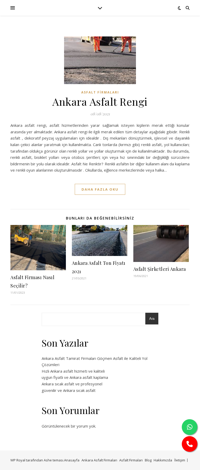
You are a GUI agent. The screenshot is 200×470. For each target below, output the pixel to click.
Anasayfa (71, 460)
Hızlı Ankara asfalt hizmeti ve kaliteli (73, 371)
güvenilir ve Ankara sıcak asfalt (69, 390)
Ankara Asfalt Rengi (100, 101)
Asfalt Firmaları (100, 92)
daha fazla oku (100, 189)
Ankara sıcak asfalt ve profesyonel (72, 383)
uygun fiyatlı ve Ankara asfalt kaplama (75, 377)
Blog (148, 460)
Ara (151, 319)
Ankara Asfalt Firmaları (99, 460)
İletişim (179, 460)
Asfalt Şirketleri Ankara (159, 269)
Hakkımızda (163, 460)
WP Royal (17, 460)
